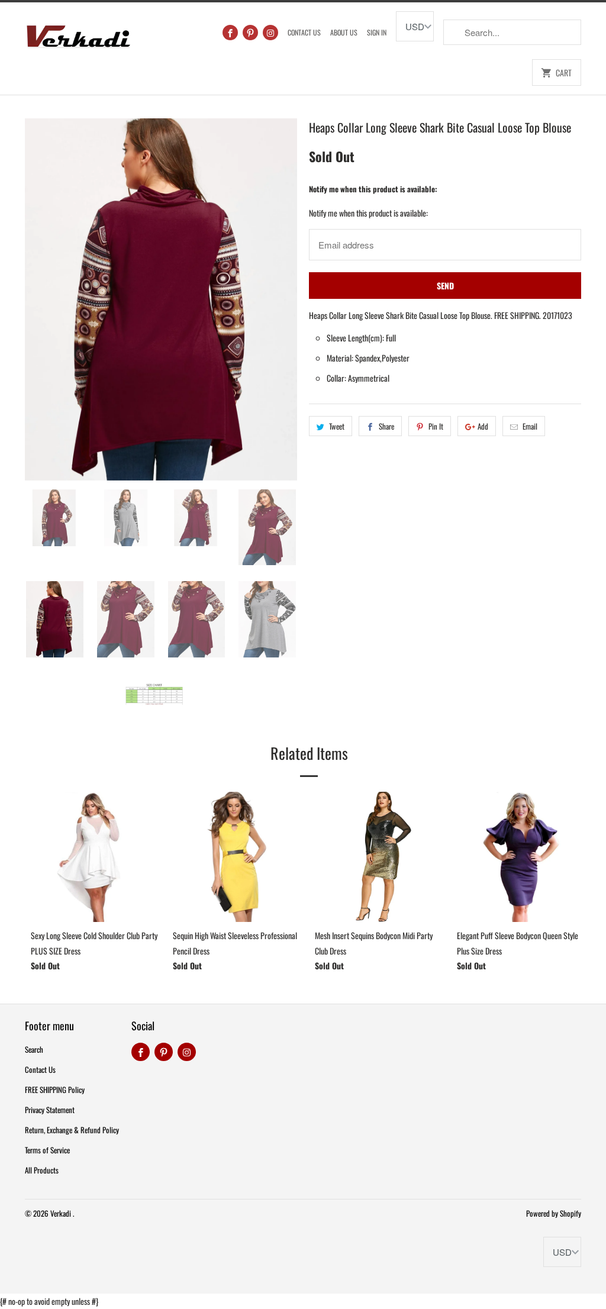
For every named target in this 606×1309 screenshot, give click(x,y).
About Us (343, 32)
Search (34, 1049)
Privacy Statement (50, 1109)
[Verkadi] (78, 33)
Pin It (435, 426)
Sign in (376, 32)
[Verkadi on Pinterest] (250, 32)
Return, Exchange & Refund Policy (72, 1130)
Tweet (336, 426)
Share (386, 426)
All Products (42, 1170)
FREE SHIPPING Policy (55, 1089)
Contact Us (304, 32)
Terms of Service (47, 1150)
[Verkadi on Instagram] (270, 32)
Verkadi (61, 1213)
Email (530, 426)
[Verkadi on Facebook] (230, 32)
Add (483, 426)
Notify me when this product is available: (373, 189)
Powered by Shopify (553, 1213)
